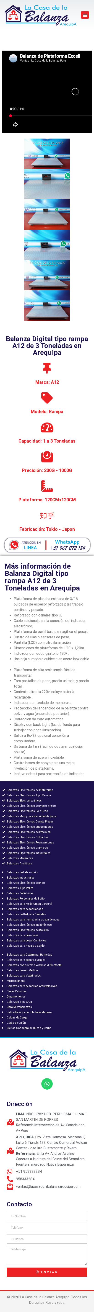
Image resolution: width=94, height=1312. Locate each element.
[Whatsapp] (47, 1084)
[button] (85, 15)
